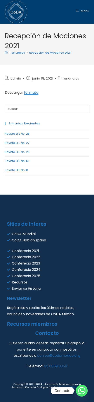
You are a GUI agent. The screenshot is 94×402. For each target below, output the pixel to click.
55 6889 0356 (55, 366)
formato (31, 92)
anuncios (71, 78)
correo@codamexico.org (58, 355)
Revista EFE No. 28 (17, 134)
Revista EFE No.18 (16, 170)
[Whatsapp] (82, 391)
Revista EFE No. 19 (17, 161)
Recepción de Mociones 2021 (50, 53)
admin (15, 78)
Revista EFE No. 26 (17, 152)
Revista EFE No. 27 (17, 143)
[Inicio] (6, 53)
